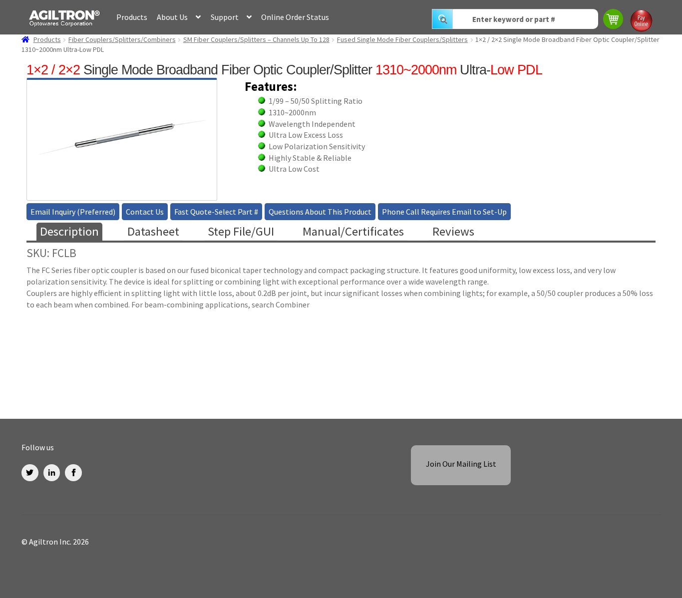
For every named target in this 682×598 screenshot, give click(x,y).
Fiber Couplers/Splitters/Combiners (122, 39)
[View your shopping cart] (614, 20)
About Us (172, 17)
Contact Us (145, 212)
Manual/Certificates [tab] (353, 231)
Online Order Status (295, 17)
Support (225, 17)
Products (131, 17)
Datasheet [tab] (153, 231)
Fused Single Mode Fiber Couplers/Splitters (402, 39)
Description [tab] (69, 231)
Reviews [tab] (453, 231)
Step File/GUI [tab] (241, 231)
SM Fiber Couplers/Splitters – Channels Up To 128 (256, 39)
